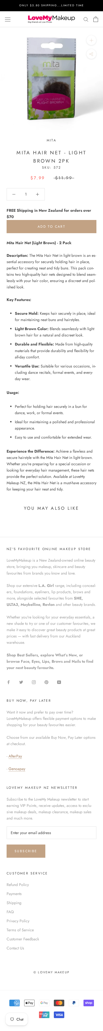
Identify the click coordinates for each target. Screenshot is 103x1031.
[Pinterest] (46, 682)
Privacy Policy (18, 921)
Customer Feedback (23, 939)
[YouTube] (59, 682)
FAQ (10, 912)
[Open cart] (95, 19)
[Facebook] (8, 682)
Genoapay (17, 768)
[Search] (85, 19)
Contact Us (15, 948)
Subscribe (26, 851)
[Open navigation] (7, 19)
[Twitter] (21, 682)
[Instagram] (34, 682)
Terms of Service (20, 930)
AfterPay (15, 756)
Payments (14, 893)
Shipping (14, 902)
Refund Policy (18, 884)
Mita (52, 140)
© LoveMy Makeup (51, 972)
